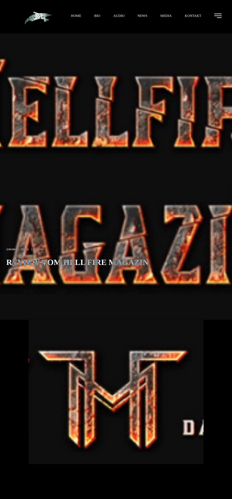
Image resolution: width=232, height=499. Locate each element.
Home (76, 16)
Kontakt (193, 16)
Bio (97, 16)
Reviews (38, 249)
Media (166, 16)
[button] (218, 15)
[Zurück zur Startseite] (34, 15)
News (142, 16)
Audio (119, 16)
